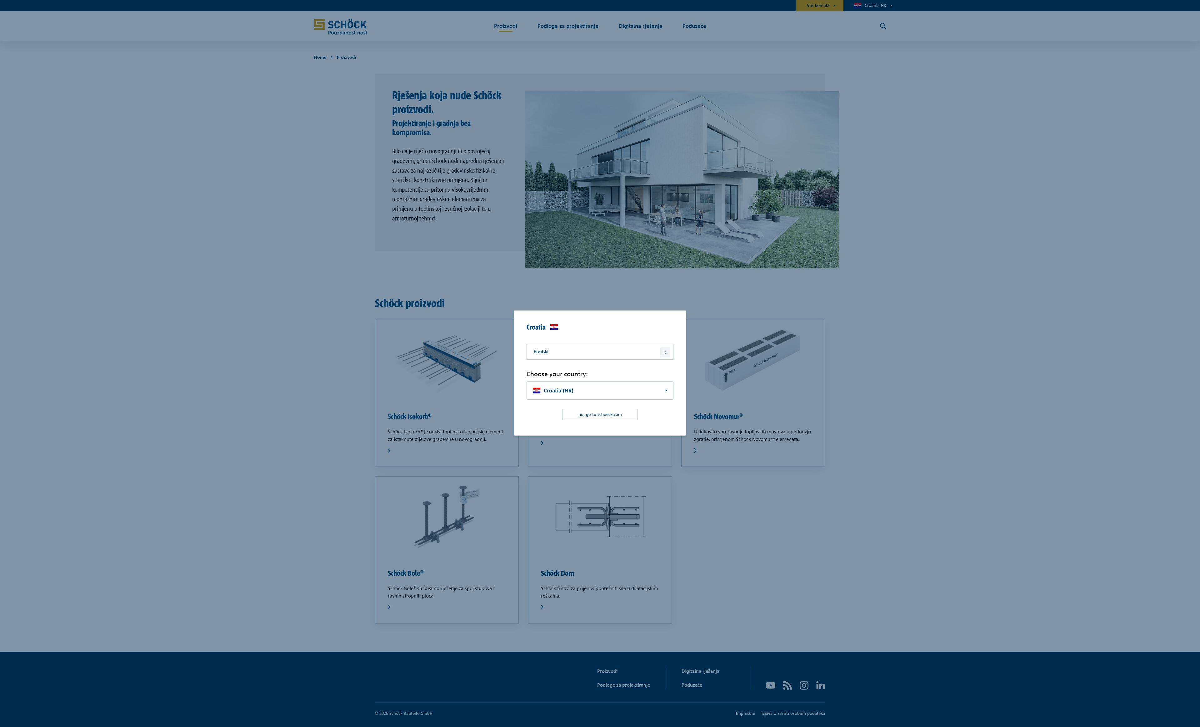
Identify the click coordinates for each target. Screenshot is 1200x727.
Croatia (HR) (558, 390)
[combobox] (600, 351)
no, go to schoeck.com (600, 414)
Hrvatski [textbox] (541, 351)
